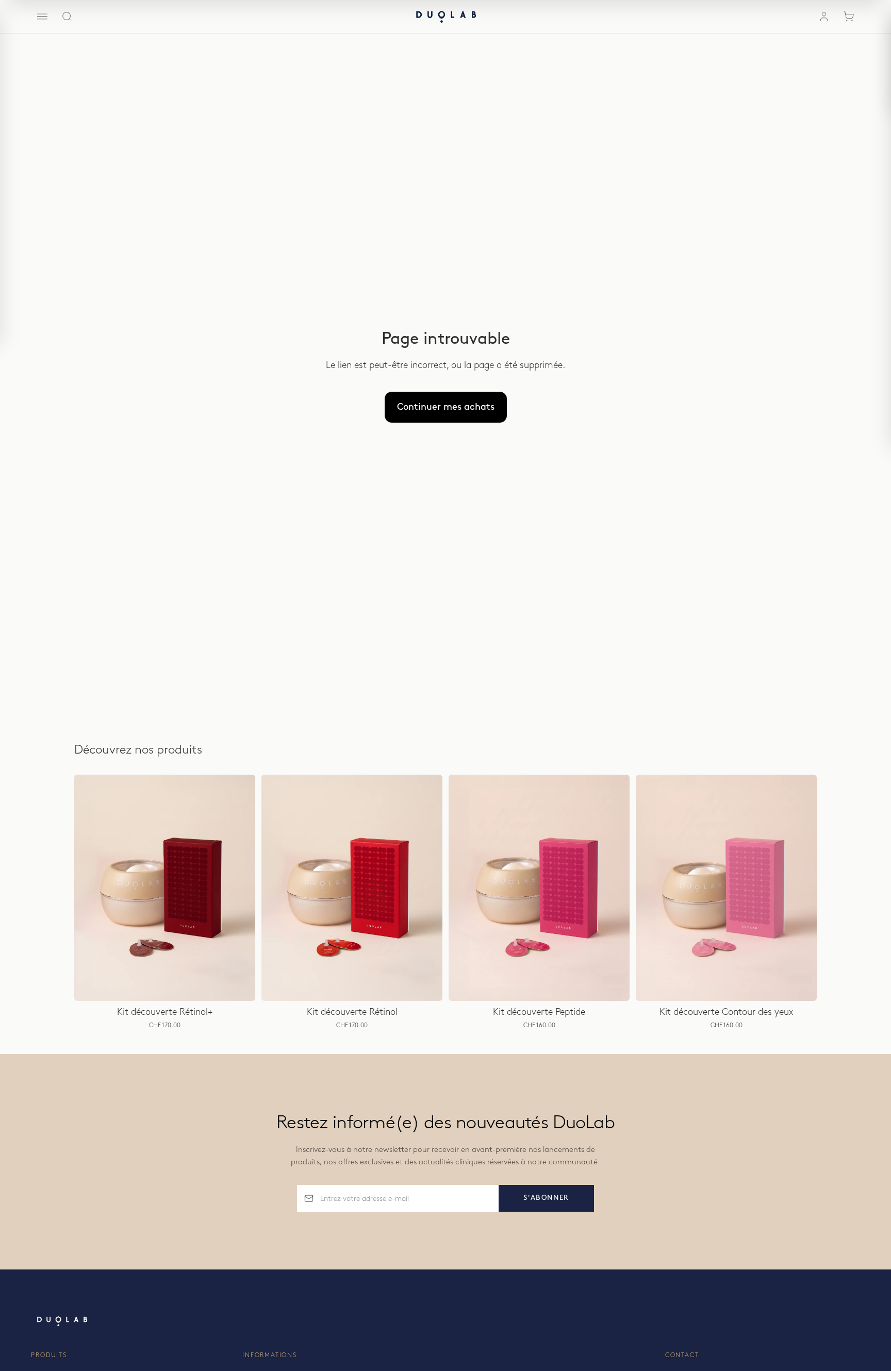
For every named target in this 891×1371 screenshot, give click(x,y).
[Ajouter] (239, 985)
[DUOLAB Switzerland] (445, 16)
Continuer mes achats (445, 407)
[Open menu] (42, 16)
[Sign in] (824, 16)
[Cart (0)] (848, 16)
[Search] (67, 16)
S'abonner (546, 1198)
